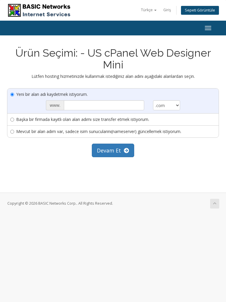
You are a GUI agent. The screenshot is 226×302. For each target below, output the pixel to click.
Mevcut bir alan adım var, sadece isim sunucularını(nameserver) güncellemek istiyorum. (98, 131)
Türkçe (147, 9)
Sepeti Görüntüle (200, 10)
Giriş (167, 9)
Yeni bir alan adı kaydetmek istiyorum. (52, 94)
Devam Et (110, 150)
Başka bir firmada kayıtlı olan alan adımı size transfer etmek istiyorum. (82, 119)
